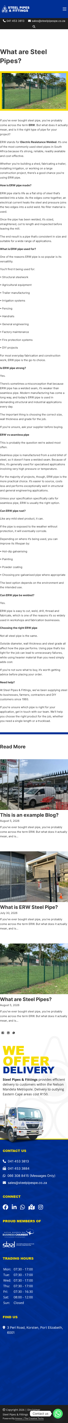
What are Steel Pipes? (26, 999)
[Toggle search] (34, 26)
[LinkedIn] (8, 1033)
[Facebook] (2, 1033)
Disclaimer (33, 1409)
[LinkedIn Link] (14, 1207)
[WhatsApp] (13, 1033)
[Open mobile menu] (64, 9)
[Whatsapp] (58, 1413)
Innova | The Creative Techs (29, 1418)
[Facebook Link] (5, 1207)
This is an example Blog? (29, 815)
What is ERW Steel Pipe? (29, 907)
